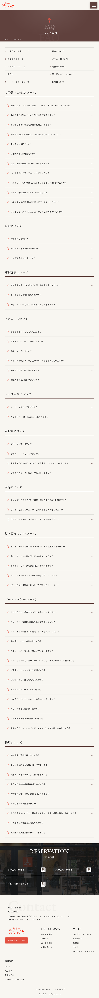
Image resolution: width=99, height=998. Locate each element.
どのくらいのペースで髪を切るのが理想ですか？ (32, 565)
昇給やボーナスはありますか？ (24, 803)
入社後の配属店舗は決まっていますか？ (28, 832)
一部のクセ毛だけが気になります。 (26, 370)
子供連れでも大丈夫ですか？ (23, 153)
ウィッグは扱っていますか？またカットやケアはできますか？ (38, 509)
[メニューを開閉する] (93, 5)
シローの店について (50, 928)
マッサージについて (16, 66)
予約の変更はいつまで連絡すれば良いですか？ (31, 124)
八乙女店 (8, 971)
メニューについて (60, 58)
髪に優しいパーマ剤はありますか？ (26, 641)
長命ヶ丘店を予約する (18, 884)
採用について (58, 82)
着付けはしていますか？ (21, 444)
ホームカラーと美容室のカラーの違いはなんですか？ (34, 612)
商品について (13, 74)
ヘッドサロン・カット (82, 934)
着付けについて (59, 66)
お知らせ (45, 938)
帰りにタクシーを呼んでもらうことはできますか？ (33, 304)
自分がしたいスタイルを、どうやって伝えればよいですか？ (37, 211)
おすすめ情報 (46, 934)
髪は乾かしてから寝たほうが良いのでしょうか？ (32, 556)
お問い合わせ (46, 947)
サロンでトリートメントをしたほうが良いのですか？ (34, 575)
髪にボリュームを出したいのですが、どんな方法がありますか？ (39, 546)
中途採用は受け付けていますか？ (25, 755)
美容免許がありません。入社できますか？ (29, 774)
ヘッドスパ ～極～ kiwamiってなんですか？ (29, 416)
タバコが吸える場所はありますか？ (26, 294)
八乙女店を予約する (63, 869)
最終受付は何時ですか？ (21, 144)
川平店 (7, 966)
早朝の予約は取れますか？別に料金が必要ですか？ (33, 115)
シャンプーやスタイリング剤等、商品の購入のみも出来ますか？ (39, 500)
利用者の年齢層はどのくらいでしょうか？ (29, 192)
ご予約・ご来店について (18, 51)
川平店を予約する (16, 869)
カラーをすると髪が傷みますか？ (25, 708)
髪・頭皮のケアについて (63, 74)
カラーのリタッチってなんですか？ (26, 689)
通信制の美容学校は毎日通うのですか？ (28, 784)
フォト (76, 947)
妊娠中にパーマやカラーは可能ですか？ (28, 670)
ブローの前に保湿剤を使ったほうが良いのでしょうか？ (35, 585)
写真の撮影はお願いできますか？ (25, 380)
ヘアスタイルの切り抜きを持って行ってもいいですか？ (35, 202)
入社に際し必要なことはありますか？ (27, 822)
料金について (58, 51)
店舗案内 (9, 960)
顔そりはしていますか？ (21, 351)
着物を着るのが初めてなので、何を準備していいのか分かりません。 (41, 463)
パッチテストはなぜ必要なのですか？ (27, 718)
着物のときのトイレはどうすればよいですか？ (31, 473)
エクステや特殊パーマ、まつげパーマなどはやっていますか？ (38, 360)
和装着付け (77, 938)
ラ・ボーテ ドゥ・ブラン (83, 951)
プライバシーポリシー (42, 989)
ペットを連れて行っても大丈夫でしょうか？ (30, 173)
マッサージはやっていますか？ (24, 407)
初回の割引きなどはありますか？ (25, 248)
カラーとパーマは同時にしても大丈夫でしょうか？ (33, 621)
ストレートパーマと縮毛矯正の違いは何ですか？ (32, 650)
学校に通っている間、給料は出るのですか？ (30, 793)
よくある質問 (46, 943)
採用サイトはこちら (16, 940)
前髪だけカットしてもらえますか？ (26, 331)
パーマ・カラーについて (18, 82)
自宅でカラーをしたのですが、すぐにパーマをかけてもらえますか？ (41, 728)
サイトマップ (60, 989)
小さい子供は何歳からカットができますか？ (30, 163)
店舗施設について (15, 58)
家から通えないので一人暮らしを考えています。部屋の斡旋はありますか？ (43, 813)
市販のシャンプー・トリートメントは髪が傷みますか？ (35, 519)
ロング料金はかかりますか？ (23, 258)
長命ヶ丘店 (9, 975)
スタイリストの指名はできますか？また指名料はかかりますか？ (39, 182)
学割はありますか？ (19, 238)
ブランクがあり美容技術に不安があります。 (30, 765)
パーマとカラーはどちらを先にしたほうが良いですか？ (35, 631)
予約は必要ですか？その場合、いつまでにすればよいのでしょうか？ (41, 105)
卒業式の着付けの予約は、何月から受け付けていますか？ (36, 134)
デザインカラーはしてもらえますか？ (27, 679)
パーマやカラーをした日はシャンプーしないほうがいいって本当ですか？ (43, 660)
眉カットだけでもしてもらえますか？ (27, 341)
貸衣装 (76, 943)
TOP (6, 39)
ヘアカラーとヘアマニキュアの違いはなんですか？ (33, 699)
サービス (77, 928)
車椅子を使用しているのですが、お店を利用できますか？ (36, 285)
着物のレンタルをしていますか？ (25, 453)
